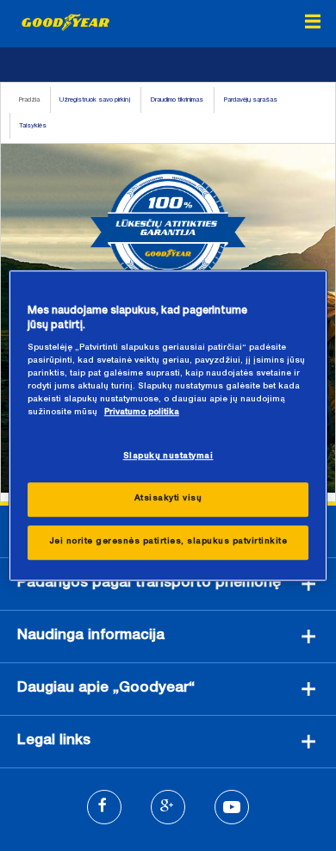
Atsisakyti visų (168, 498)
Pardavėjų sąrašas (250, 99)
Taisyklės (33, 125)
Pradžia (29, 99)
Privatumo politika (141, 412)
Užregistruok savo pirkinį (94, 99)
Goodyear (65, 22)
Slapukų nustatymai (168, 456)
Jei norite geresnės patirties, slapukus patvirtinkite (168, 541)
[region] (168, 425)
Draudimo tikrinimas (176, 99)
